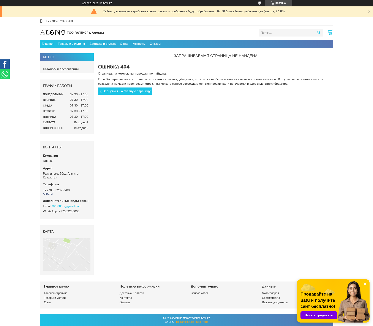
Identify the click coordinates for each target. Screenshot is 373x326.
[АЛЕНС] (52, 32)
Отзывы (155, 43)
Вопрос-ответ (199, 293)
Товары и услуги (69, 43)
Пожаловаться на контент (192, 321)
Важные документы (275, 302)
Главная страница (55, 293)
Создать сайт (90, 3)
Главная (48, 43)
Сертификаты (271, 297)
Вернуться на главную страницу (127, 91)
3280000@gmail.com (66, 206)
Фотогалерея (270, 293)
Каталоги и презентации (61, 69)
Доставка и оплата (103, 43)
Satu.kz (205, 318)
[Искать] (318, 33)
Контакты (139, 43)
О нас (124, 43)
